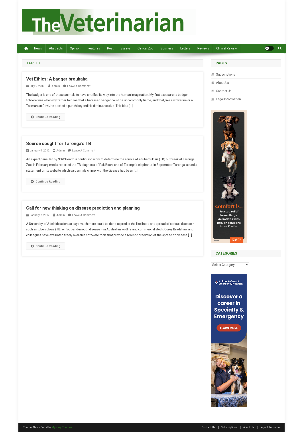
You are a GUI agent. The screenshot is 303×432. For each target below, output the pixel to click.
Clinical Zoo (145, 48)
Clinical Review (226, 48)
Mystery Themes (62, 427)
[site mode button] (269, 48)
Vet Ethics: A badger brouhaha (57, 79)
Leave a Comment (79, 86)
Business (167, 48)
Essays (125, 48)
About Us (222, 82)
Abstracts (56, 48)
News (38, 48)
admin (55, 86)
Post (110, 48)
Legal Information (228, 99)
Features (94, 48)
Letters (185, 48)
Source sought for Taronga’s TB (58, 143)
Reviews (203, 48)
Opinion (75, 48)
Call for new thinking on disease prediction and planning (83, 208)
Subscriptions (225, 74)
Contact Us (223, 91)
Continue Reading (47, 117)
